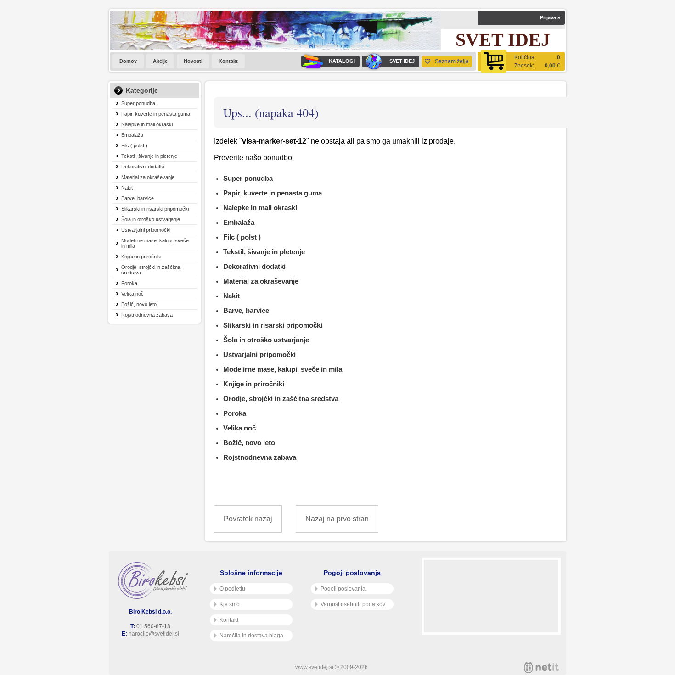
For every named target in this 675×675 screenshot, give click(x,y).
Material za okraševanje (147, 177)
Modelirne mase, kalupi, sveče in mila (155, 243)
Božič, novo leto (139, 304)
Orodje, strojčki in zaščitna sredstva (150, 269)
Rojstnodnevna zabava (147, 315)
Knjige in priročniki (141, 256)
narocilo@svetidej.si (154, 633)
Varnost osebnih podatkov (353, 604)
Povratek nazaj (248, 519)
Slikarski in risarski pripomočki (155, 209)
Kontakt (228, 61)
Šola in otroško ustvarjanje (150, 219)
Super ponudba (138, 103)
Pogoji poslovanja (343, 589)
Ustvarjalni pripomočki (145, 230)
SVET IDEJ (402, 61)
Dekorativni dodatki (142, 166)
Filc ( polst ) (134, 145)
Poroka (129, 283)
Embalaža (132, 135)
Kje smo (229, 604)
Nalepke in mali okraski (147, 124)
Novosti (193, 61)
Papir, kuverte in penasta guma (155, 114)
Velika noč (132, 293)
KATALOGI (342, 61)
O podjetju (232, 589)
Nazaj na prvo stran (337, 519)
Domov (128, 61)
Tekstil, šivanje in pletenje (149, 156)
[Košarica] (521, 61)
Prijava (550, 17)
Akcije (160, 61)
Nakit (127, 187)
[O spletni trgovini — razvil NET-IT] (541, 667)
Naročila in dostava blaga (251, 635)
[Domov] (154, 580)
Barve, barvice (137, 198)
